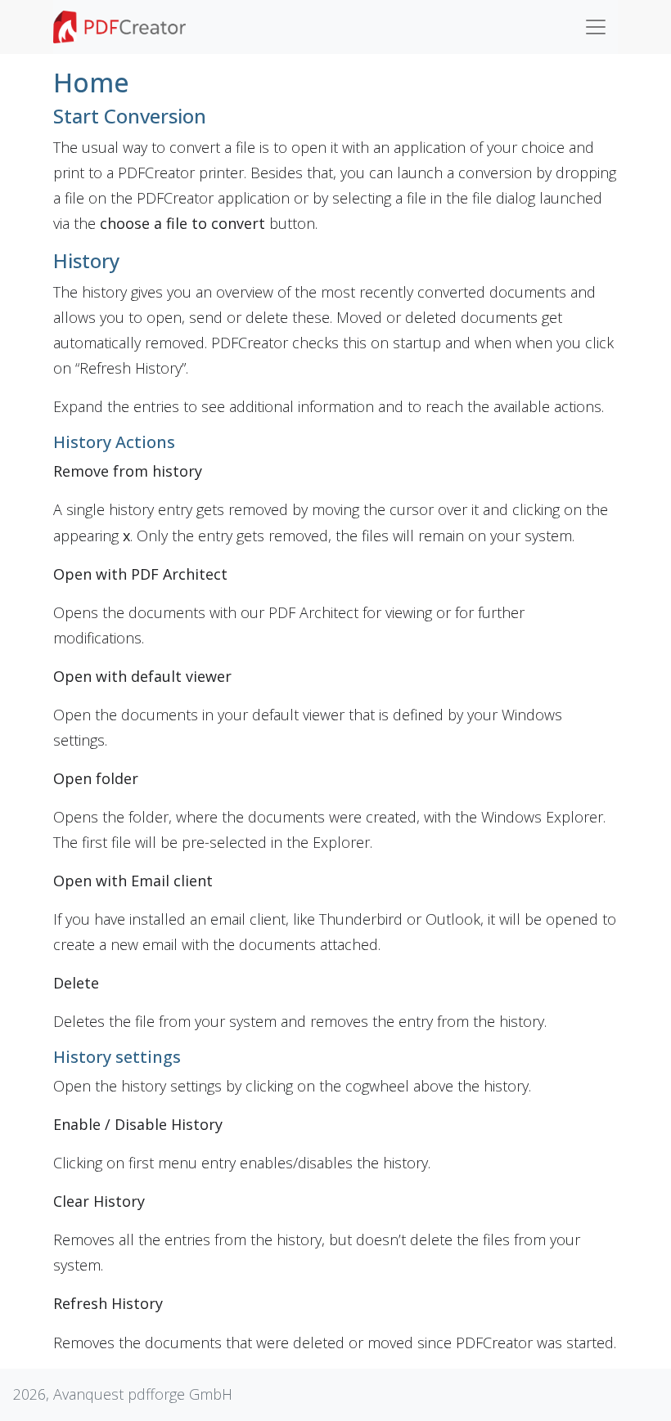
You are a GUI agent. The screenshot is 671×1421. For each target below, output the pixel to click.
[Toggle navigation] (596, 27)
